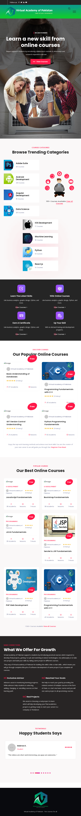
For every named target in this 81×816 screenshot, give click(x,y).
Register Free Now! (58, 447)
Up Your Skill (60, 323)
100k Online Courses (60, 296)
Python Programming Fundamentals (55, 423)
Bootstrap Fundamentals (56, 497)
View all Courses (49, 626)
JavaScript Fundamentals (19, 497)
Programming (12, 521)
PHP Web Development (17, 605)
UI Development (12, 487)
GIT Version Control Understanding (16, 423)
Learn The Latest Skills (21, 296)
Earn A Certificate (21, 323)
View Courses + (21, 307)
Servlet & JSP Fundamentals (58, 551)
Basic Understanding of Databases (18, 375)
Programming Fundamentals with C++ (59, 390)
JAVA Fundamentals (16, 532)
